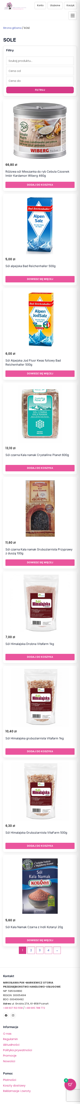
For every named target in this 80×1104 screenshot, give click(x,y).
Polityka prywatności (17, 1050)
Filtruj (40, 90)
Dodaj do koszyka (40, 184)
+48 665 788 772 (35, 1008)
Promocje (10, 1056)
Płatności (9, 1080)
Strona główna (12, 28)
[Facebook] (6, 1015)
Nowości (9, 1061)
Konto (40, 5)
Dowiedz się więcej (40, 279)
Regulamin (10, 1039)
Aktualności (11, 1045)
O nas (7, 1034)
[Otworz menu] (72, 15)
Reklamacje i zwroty (17, 1091)
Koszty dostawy (14, 1085)
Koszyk (70, 5)
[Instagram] (13, 1015)
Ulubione (55, 5)
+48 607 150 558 (13, 1008)
